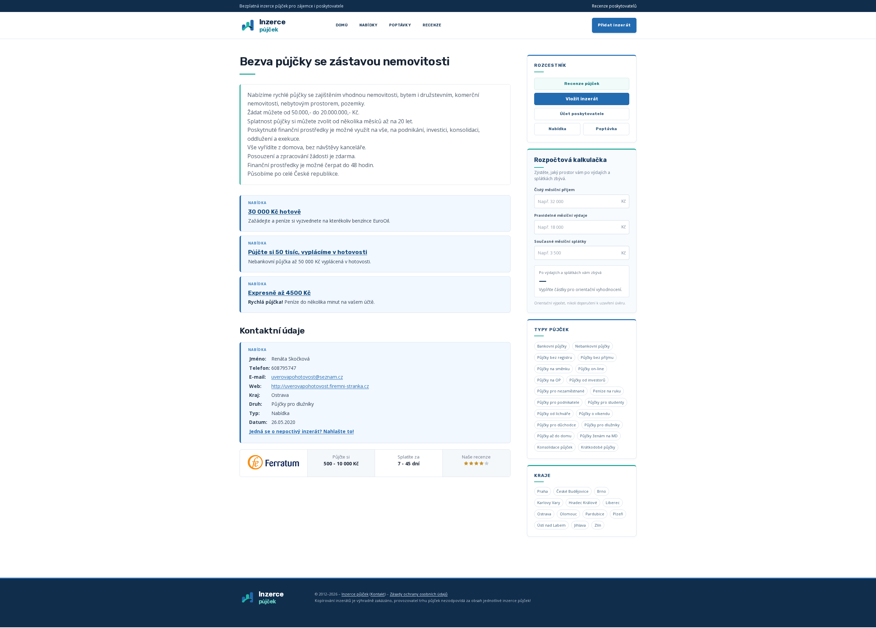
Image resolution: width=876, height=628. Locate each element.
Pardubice (594, 513)
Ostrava (544, 513)
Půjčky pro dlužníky (602, 424)
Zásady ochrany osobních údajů (419, 593)
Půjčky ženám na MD (599, 435)
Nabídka (557, 128)
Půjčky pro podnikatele (558, 402)
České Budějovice (572, 491)
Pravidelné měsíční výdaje (560, 215)
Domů (342, 25)
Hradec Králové (583, 502)
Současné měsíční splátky (560, 241)
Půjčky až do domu (554, 435)
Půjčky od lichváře (553, 413)
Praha (542, 491)
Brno (601, 491)
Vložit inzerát (582, 98)
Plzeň (618, 513)
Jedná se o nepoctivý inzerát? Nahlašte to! (301, 431)
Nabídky (368, 25)
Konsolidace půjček (554, 447)
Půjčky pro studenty (606, 402)
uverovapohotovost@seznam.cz (307, 377)
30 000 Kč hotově (274, 211)
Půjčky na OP (549, 379)
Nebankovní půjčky (592, 346)
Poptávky (400, 25)
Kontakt (378, 593)
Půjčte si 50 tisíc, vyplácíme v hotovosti (307, 252)
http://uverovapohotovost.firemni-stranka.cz (320, 386)
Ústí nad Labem (551, 525)
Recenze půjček (581, 83)
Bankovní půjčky (552, 346)
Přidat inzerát (614, 25)
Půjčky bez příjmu (597, 357)
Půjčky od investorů (587, 379)
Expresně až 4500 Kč (279, 292)
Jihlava (580, 525)
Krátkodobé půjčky (598, 447)
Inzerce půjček (355, 593)
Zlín (597, 525)
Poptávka (606, 128)
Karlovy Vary (548, 502)
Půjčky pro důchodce (556, 424)
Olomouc (568, 513)
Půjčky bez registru (554, 357)
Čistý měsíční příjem (554, 189)
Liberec (613, 502)
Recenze (432, 25)
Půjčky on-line (591, 368)
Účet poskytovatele (582, 113)
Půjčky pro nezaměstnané (560, 390)
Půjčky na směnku (553, 368)
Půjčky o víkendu (594, 413)
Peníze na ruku (607, 390)
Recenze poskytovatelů (614, 6)
